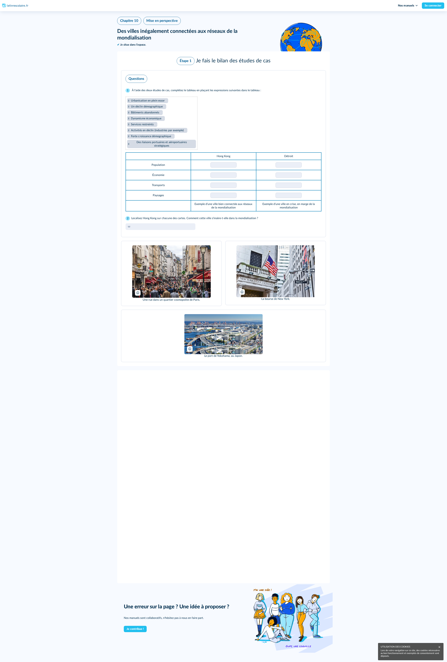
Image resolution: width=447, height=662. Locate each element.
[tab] (308, 78)
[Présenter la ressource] (317, 78)
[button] (223, 61)
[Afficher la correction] (308, 78)
